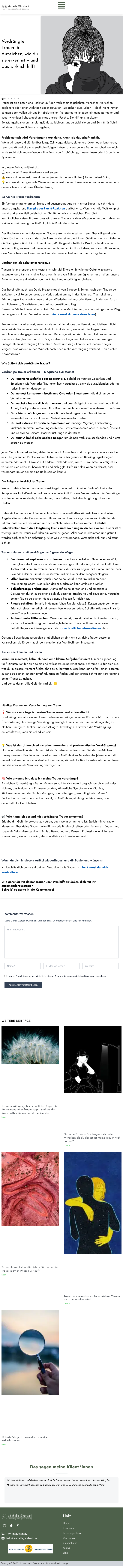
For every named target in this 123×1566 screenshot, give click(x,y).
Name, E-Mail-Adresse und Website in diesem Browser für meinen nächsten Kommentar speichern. (57, 976)
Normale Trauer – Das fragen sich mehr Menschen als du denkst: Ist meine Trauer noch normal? (92, 1138)
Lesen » (5, 1117)
